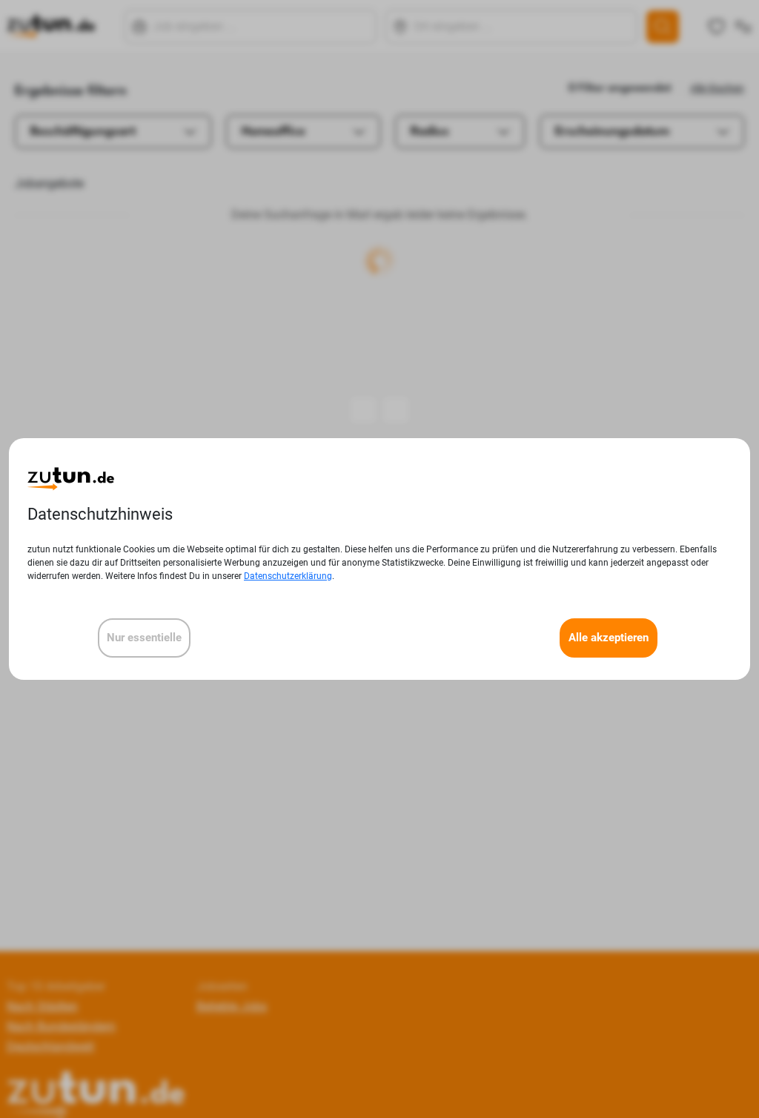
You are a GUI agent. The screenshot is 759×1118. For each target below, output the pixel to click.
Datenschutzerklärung (288, 576)
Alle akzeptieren (609, 637)
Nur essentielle (144, 637)
